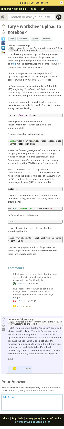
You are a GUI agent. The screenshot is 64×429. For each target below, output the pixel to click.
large (12, 39)
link (11, 359)
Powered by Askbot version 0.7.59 (32, 422)
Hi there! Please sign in (13, 8)
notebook (46, 39)
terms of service (52, 418)
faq (14, 418)
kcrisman (20, 301)
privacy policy (33, 418)
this (56, 60)
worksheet (23, 39)
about (6, 418)
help (20, 418)
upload (35, 39)
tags (33, 8)
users (44, 8)
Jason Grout (22, 283)
